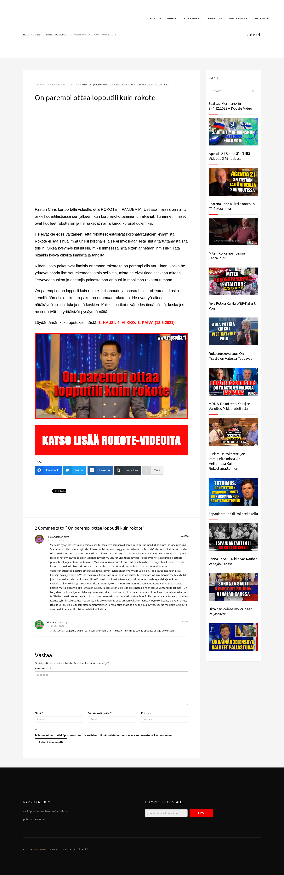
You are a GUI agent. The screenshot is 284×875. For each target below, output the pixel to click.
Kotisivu (146, 713)
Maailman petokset (113, 84)
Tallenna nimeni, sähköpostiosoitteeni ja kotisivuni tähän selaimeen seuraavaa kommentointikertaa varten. (104, 735)
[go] (253, 91)
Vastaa (185, 536)
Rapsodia (40, 849)
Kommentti (43, 668)
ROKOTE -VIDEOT (163, 84)
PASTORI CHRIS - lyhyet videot (139, 84)
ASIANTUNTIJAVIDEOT (92, 84)
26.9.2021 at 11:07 (55, 540)
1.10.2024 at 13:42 (55, 626)
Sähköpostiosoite (99, 713)
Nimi (39, 713)
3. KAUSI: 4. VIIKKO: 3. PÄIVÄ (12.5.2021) (137, 322)
